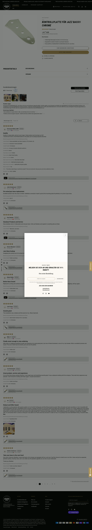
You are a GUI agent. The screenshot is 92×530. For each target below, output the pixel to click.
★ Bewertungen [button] (90, 266)
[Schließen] (65, 235)
